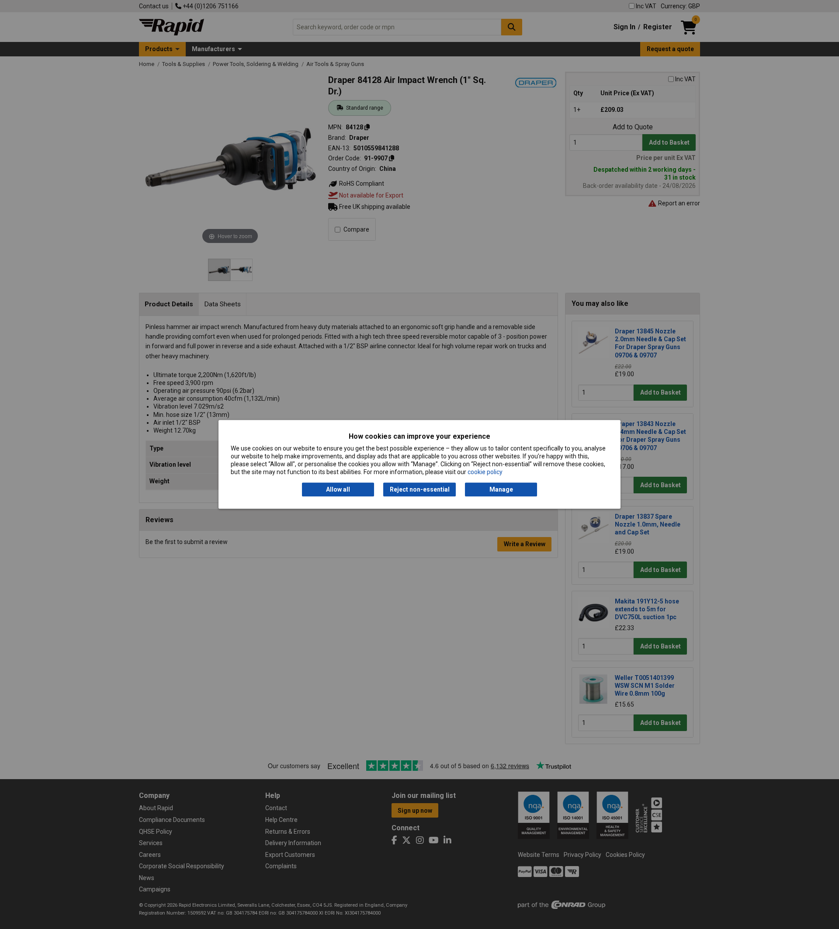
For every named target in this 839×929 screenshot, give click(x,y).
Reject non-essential (420, 489)
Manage (501, 489)
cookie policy (485, 472)
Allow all (338, 489)
